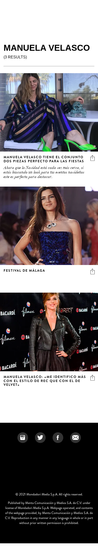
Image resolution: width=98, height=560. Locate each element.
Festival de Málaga (24, 270)
